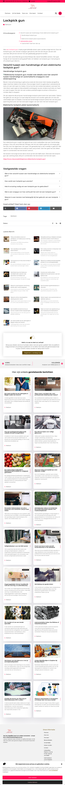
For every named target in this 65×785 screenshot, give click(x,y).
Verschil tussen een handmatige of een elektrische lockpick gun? (39, 33)
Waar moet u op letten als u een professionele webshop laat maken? (46, 394)
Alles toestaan (32, 777)
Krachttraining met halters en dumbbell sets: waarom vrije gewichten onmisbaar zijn (18, 274)
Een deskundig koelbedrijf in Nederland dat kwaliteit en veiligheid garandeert (16, 471)
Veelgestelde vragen (26, 41)
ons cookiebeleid (53, 770)
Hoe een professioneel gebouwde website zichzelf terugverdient (15, 432)
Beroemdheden (48, 740)
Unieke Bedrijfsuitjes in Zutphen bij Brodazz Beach (46, 661)
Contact (40, 13)
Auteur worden (48, 745)
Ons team (32, 13)
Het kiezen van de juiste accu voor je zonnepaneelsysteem (16, 661)
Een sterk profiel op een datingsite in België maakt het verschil (16, 394)
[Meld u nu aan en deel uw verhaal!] (32, 337)
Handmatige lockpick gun (29, 35)
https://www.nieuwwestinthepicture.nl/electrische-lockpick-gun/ (24, 159)
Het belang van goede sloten (44, 584)
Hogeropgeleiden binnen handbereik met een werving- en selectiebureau (16, 584)
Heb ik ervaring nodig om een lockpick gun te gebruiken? (32, 186)
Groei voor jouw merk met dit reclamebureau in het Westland (45, 546)
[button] (61, 764)
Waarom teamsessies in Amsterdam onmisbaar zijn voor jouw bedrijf (46, 699)
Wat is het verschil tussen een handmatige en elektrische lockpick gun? (32, 175)
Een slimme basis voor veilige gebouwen (44, 432)
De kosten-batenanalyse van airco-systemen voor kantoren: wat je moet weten (16, 509)
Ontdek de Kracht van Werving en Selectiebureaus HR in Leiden (15, 699)
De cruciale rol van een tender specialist (14, 623)
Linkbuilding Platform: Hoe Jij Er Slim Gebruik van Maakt (48, 753)
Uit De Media (16, 13)
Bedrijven (8, 24)
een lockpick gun (12, 49)
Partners (7, 13)
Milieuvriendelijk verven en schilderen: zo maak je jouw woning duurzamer (20, 238)
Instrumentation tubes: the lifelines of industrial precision (47, 623)
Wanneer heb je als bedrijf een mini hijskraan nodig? (46, 470)
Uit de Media (47, 742)
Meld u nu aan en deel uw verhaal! (32, 342)
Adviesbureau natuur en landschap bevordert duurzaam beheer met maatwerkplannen (46, 509)
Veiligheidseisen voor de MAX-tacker (16, 546)
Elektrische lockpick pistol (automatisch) (33, 38)
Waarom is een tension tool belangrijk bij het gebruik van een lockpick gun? (32, 198)
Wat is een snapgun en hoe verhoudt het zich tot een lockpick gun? (32, 192)
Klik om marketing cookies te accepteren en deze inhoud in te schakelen (32, 123)
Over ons (25, 13)
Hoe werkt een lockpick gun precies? (32, 181)
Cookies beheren (32, 782)
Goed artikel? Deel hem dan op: (30, 43)
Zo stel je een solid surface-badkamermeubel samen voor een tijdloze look (50, 274)
